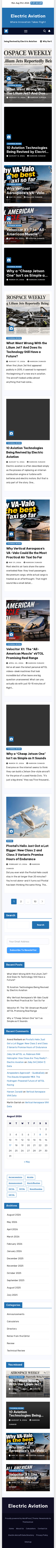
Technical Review (14, 85)
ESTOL (12, 1189)
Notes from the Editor (18, 1336)
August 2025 (14, 1287)
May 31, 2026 (15, 197)
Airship (30, 1177)
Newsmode (44, 1518)
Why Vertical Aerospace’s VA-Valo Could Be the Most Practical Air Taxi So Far (26, 553)
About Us (20, 1529)
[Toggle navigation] (26, 31)
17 (10, 1145)
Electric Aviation (28, 16)
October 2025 (14, 1273)
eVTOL (22, 1189)
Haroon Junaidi (38, 97)
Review (9, 841)
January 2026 (14, 1251)
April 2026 (12, 1229)
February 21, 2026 (18, 864)
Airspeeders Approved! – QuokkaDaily (26, 1073)
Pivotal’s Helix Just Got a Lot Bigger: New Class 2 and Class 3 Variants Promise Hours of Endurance (27, 1043)
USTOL (12, 1195)
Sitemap (28, 1542)
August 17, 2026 (17, 97)
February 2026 (14, 1244)
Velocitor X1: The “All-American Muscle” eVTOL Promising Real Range (25, 653)
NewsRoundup (36, 1189)
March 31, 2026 (17, 280)
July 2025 (12, 1295)
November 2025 (15, 1265)
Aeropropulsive (15, 1177)
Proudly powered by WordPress (18, 1518)
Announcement (15, 1183)
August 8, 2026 (17, 156)
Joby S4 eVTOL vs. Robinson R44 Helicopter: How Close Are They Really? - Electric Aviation (27, 1058)
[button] (44, 31)
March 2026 (13, 1236)
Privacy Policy (42, 1535)
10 (35, 901)
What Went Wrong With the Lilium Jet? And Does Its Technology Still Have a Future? (27, 977)
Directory (12, 1328)
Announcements (15, 1314)
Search (10, 915)
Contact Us (42, 1529)
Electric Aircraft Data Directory (21, 1535)
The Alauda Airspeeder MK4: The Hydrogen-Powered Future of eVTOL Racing (25, 1081)
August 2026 (14, 1214)
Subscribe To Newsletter (23, 950)
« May (27, 1162)
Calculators (13, 1321)
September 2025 (15, 1280)
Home (11, 1529)
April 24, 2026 (16, 238)
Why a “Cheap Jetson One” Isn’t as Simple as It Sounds (27, 275)
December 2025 (15, 1258)
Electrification (33, 1183)
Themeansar (28, 1522)
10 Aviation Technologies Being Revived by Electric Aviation (27, 152)
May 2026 (12, 1222)
